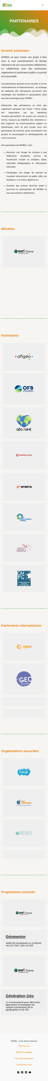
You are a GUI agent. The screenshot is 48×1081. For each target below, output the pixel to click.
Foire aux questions (24, 1058)
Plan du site (24, 1046)
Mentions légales (24, 1052)
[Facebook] (22, 1072)
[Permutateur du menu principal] (43, 5)
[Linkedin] (26, 1072)
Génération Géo (20, 996)
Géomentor (16, 937)
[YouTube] (30, 1072)
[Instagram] (18, 1072)
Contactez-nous (24, 1064)
